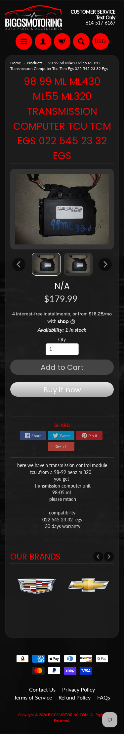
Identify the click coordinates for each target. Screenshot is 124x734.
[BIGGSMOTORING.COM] (33, 17)
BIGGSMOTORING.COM (68, 714)
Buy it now (62, 390)
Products (34, 63)
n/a (62, 286)
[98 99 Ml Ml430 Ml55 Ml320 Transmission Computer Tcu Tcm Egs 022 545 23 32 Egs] (46, 264)
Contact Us (42, 689)
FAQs (103, 697)
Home (15, 63)
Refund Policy (75, 697)
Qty (62, 339)
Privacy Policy (78, 689)
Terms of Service (33, 697)
